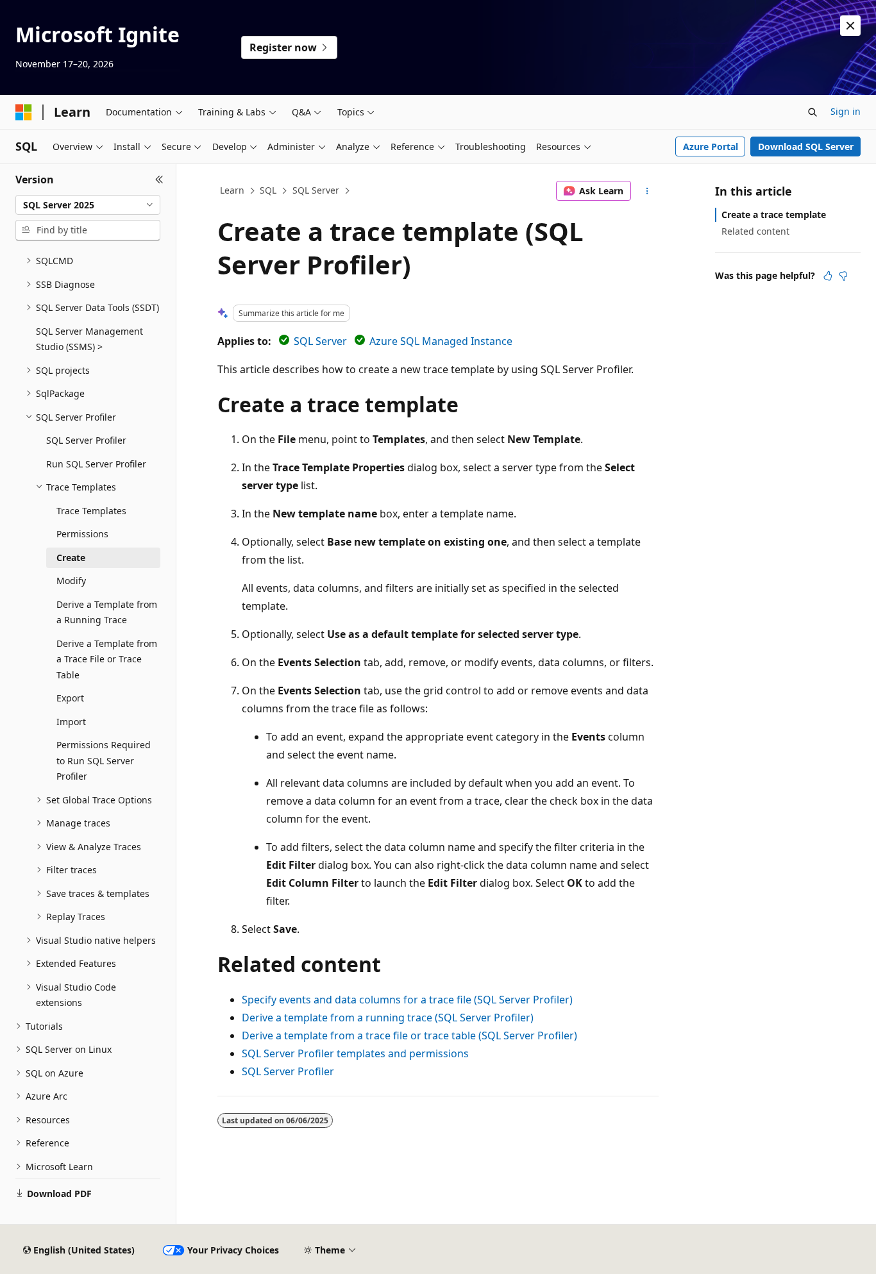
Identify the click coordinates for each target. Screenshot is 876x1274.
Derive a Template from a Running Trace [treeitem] (106, 612)
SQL (268, 190)
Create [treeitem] (70, 557)
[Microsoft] (23, 112)
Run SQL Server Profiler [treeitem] (96, 464)
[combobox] (87, 205)
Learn (232, 190)
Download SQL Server (806, 146)
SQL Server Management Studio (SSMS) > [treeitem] (89, 339)
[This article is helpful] (828, 275)
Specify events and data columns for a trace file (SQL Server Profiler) (407, 1000)
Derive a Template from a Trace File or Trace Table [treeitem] (106, 659)
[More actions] (647, 191)
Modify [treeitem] (71, 580)
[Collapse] (159, 179)
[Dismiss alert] (850, 25)
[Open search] (812, 112)
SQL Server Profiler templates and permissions (355, 1053)
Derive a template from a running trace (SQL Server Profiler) (388, 1017)
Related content (755, 231)
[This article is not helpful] (843, 275)
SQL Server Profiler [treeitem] (86, 440)
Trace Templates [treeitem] (91, 511)
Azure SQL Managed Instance (440, 341)
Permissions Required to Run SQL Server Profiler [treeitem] (103, 760)
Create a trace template (773, 214)
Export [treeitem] (70, 698)
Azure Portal (710, 146)
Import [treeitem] (71, 722)
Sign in (845, 111)
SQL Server (315, 190)
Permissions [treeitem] (82, 534)
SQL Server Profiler (288, 1071)
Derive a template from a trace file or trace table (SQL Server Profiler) (409, 1035)
